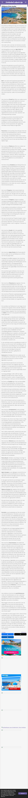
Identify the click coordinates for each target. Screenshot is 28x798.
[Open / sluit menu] (25, 2)
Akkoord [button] (22, 793)
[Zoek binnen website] (2, 2)
